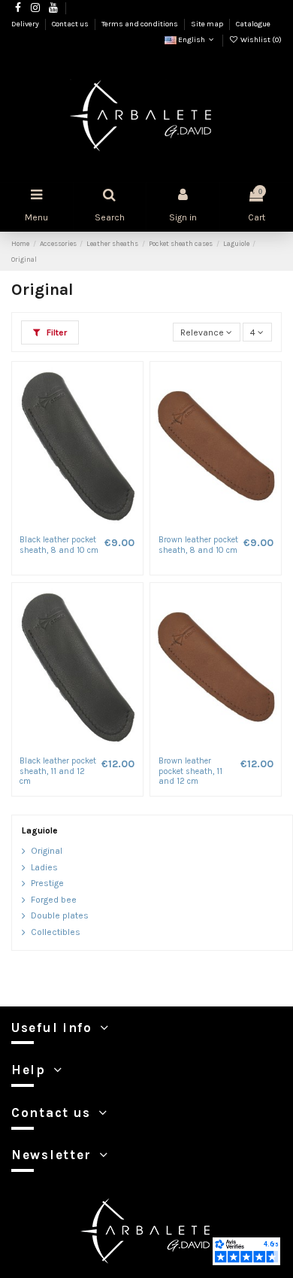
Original (46, 850)
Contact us (71, 24)
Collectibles (55, 932)
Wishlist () (260, 39)
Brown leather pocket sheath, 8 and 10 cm (198, 544)
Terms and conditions (140, 24)
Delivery (26, 24)
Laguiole (40, 830)
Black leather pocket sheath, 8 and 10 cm (59, 544)
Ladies (44, 867)
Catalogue (253, 24)
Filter (55, 332)
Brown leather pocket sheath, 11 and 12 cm (190, 771)
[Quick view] (86, 524)
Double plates (60, 915)
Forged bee (54, 899)
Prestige (47, 883)
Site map (208, 24)
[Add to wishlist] (68, 524)
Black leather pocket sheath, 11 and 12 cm (58, 771)
